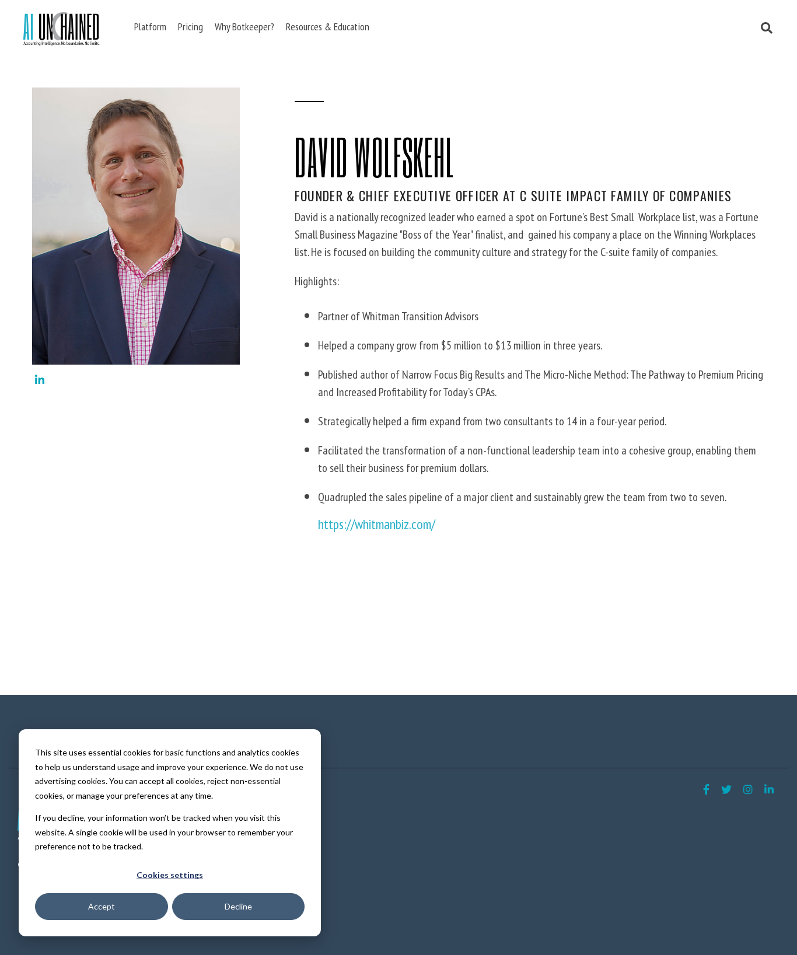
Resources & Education (327, 26)
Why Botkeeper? (244, 26)
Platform (150, 26)
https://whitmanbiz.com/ (376, 524)
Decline (238, 906)
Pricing (190, 26)
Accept (101, 906)
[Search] (767, 28)
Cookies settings (170, 875)
